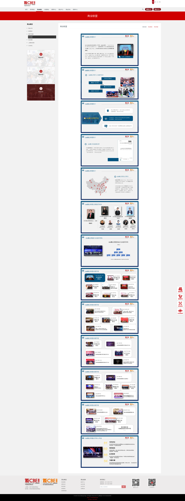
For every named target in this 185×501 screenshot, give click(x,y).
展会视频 (30, 39)
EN (155, 2)
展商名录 (63, 484)
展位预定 (63, 486)
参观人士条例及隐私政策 (92, 497)
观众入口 (157, 9)
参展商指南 (63, 490)
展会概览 (30, 24)
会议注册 (83, 484)
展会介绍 (30, 28)
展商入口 (148, 9)
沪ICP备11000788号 (92, 499)
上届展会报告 (31, 42)
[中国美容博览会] (29, 3)
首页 (26, 9)
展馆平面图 (30, 34)
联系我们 (30, 31)
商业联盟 (30, 37)
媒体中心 (83, 482)
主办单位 (30, 45)
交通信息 (83, 488)
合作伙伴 (83, 486)
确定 (124, 486)
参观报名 (63, 488)
